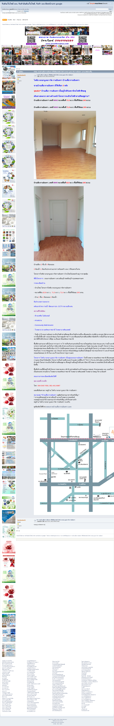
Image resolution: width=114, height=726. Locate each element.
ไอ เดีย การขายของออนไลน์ (58, 678)
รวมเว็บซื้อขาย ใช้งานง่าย (7, 694)
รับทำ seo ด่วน (55, 668)
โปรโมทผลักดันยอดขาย (86, 678)
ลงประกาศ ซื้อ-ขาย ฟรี (31, 676)
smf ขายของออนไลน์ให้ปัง (57, 701)
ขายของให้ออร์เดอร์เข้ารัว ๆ (58, 697)
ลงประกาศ (4, 691)
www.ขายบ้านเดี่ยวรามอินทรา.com (58, 407)
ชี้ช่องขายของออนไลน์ (31, 708)
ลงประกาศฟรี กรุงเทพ (6, 705)
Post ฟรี (83, 703)
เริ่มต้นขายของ (84, 665)
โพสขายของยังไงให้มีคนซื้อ (57, 690)
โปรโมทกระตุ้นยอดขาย (86, 693)
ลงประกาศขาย (5, 682)
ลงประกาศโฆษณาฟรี (6, 708)
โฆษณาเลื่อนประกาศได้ (32, 699)
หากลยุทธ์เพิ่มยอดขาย (31, 660)
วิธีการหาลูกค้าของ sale (7, 663)
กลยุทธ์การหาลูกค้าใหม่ (7, 660)
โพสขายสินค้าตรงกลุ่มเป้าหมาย (33, 698)
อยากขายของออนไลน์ (31, 704)
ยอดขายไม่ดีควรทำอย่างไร (86, 683)
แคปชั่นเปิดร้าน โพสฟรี (57, 706)
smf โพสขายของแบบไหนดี (57, 691)
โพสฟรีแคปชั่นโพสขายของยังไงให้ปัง (60, 693)
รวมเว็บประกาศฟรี (6, 672)
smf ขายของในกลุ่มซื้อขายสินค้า (59, 688)
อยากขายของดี (55, 662)
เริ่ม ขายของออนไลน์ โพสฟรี (58, 681)
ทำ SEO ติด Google (6, 681)
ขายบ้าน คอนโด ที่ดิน (6, 699)
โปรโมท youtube (30, 686)
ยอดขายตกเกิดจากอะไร (86, 684)
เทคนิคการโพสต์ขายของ (57, 684)
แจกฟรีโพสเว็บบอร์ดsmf (32, 689)
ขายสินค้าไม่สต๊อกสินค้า (57, 665)
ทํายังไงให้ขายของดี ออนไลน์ (8, 662)
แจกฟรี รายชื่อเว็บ (30, 688)
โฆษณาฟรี (4, 676)
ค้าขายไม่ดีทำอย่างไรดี (31, 666)
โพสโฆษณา (4, 685)
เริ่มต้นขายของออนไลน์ (31, 705)
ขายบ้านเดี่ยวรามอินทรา (44, 85)
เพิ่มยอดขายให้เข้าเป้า (86, 671)
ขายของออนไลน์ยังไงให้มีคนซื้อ (58, 664)
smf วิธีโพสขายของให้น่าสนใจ (58, 707)
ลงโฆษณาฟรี (84, 709)
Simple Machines (63, 719)
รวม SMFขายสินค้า (31, 670)
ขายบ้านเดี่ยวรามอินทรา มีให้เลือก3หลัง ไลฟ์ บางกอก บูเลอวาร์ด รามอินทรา (55, 75)
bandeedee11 (21, 75)
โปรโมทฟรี (83, 674)
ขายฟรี (82, 687)
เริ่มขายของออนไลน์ (56, 667)
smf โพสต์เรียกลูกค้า (56, 699)
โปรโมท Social (30, 685)
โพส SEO (83, 707)
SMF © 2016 (56, 719)
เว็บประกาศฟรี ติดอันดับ (7, 702)
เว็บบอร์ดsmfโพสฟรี (31, 691)
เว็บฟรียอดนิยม (5, 683)
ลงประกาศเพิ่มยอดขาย (86, 697)
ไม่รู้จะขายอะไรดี (55, 661)
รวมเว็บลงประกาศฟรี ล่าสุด (8, 670)
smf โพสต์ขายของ (56, 703)
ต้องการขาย (4, 696)
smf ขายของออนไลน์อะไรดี (58, 671)
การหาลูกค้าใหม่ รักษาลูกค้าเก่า (8, 666)
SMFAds (54, 720)
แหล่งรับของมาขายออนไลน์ (87, 667)
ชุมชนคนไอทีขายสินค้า (31, 678)
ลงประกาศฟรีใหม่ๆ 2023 (32, 679)
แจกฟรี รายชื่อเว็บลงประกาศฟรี (33, 683)
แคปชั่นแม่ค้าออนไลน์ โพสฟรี (58, 696)
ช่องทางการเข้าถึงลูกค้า (7, 668)
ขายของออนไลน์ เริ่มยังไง (32, 707)
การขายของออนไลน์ (31, 709)
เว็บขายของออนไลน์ (56, 680)
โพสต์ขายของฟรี (5, 673)
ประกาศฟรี (4, 678)
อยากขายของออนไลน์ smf (57, 674)
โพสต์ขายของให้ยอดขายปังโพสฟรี (59, 687)
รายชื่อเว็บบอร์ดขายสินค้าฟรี (33, 692)
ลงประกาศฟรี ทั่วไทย (6, 707)
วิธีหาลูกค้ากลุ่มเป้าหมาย (7, 665)
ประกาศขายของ (5, 686)
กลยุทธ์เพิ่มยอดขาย (31, 663)
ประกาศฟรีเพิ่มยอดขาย (86, 696)
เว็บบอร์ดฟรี (84, 673)
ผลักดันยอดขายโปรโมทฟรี (87, 677)
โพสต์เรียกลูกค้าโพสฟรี (57, 700)
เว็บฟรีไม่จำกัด (5, 679)
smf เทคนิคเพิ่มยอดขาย (57, 710)
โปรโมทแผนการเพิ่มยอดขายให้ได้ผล (89, 680)
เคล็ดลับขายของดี (30, 665)
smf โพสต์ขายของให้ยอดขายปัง (58, 686)
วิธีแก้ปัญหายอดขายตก (86, 664)
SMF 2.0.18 (51, 719)
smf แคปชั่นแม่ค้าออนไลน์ (57, 694)
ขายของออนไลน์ (30, 701)
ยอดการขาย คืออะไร (85, 688)
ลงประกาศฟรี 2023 (6, 709)
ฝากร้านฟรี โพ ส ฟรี (6, 704)
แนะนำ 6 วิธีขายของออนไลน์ (33, 702)
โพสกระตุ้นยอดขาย (85, 661)
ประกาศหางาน (5, 688)
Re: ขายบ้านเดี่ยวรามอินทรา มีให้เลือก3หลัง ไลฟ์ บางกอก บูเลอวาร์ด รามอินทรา (56, 520)
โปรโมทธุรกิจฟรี (30, 681)
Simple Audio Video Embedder (57, 722)
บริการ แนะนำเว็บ (6, 689)
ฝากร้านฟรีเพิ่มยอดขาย (86, 699)
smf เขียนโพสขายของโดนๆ (58, 704)
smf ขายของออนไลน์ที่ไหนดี (58, 683)
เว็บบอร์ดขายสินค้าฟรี (31, 695)
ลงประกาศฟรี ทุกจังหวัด (7, 695)
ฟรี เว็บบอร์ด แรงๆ (31, 696)
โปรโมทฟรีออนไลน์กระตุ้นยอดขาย (88, 694)
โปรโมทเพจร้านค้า (85, 710)
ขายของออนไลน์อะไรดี (86, 668)
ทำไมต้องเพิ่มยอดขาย (85, 686)
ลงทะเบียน (26, 9)
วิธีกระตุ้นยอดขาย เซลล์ (86, 662)
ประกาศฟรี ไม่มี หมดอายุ (7, 701)
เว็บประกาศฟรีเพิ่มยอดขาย (87, 701)
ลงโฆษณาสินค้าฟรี (6, 675)
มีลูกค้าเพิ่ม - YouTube (86, 675)
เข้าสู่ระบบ (20, 9)
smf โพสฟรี (54, 670)
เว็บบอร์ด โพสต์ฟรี (31, 675)
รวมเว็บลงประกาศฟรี (6, 711)
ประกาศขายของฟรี (85, 704)
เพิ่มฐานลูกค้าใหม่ (5, 669)
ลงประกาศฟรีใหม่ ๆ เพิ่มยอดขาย (88, 700)
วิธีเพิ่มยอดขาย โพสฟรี (57, 709)
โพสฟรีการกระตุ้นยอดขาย (86, 691)
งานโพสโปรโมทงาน (31, 668)
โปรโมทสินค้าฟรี (30, 682)
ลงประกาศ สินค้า (30, 673)
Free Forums (60, 720)
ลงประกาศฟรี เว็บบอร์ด (32, 694)
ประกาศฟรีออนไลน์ (31, 672)
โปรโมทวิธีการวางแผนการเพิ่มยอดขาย (89, 681)
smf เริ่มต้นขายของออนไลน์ (58, 677)
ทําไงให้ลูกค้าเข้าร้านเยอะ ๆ (32, 662)
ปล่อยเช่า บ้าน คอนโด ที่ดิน (7, 698)
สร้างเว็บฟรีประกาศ (31, 711)
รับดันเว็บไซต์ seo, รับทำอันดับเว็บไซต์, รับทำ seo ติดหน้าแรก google (32, 4)
